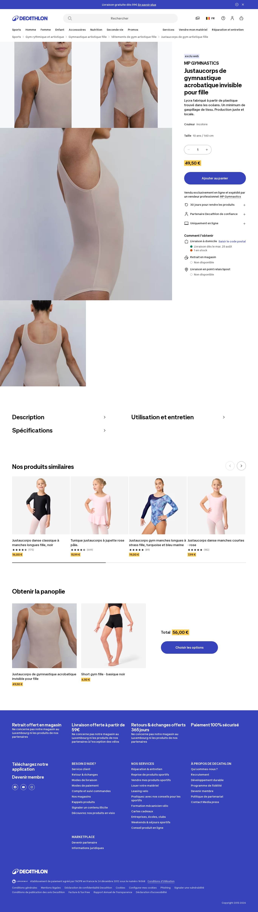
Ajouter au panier (215, 178)
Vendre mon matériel (193, 29)
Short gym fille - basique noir (103, 674)
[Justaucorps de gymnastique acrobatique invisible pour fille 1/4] (129, 85)
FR (213, 18)
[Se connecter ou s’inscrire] (232, 18)
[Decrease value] (188, 149)
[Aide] (223, 18)
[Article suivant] (241, 465)
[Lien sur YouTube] (23, 787)
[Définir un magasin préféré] (197, 18)
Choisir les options (189, 647)
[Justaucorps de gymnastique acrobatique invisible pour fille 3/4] (86, 214)
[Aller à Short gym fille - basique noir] (113, 635)
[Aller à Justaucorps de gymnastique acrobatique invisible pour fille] (44, 635)
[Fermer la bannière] (243, 5)
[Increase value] (206, 149)
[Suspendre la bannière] (237, 5)
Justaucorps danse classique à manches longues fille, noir (36, 542)
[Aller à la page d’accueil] (30, 18)
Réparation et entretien (228, 29)
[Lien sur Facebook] (15, 787)
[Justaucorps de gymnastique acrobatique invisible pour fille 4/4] (43, 343)
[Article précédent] (230, 465)
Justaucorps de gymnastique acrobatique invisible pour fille (44, 676)
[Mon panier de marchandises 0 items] (241, 18)
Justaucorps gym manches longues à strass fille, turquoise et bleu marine (158, 542)
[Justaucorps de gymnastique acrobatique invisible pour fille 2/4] (43, 85)
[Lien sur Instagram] (32, 787)
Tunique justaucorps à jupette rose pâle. (98, 542)
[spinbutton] (197, 149)
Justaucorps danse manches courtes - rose (216, 542)
